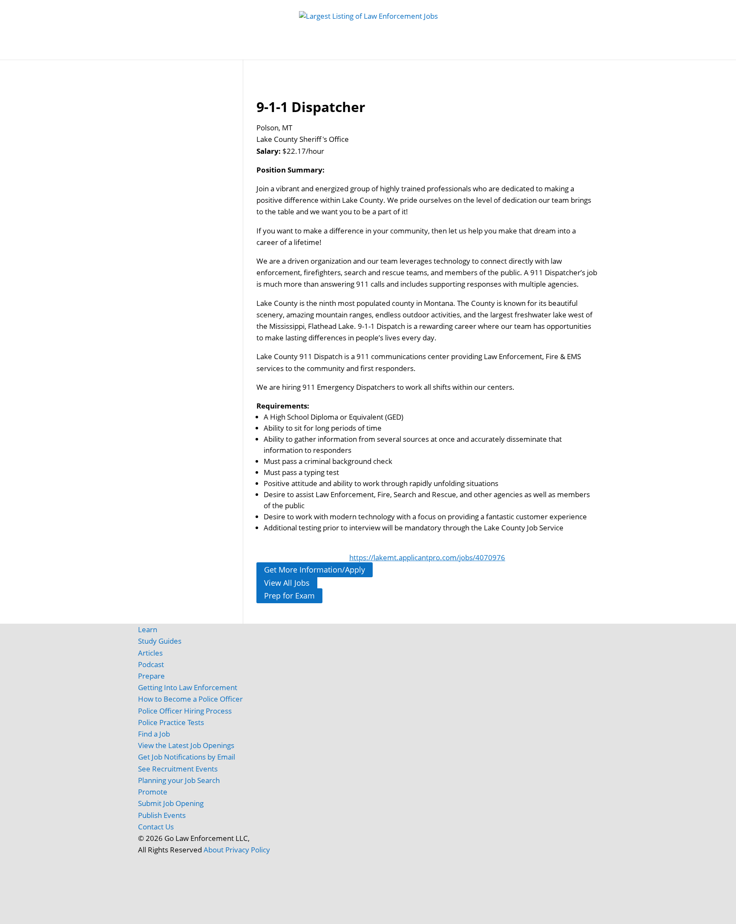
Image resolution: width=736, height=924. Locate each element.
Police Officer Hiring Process (185, 711)
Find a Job (154, 734)
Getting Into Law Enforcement (187, 687)
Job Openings (224, 51)
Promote (152, 792)
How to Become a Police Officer (190, 699)
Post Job (270, 51)
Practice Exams (373, 51)
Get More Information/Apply (314, 569)
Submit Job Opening (171, 803)
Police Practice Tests (171, 722)
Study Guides (316, 51)
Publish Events (162, 815)
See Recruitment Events (178, 769)
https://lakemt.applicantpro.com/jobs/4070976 (427, 557)
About (214, 850)
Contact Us (156, 827)
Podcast (151, 664)
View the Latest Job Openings (186, 745)
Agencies (518, 51)
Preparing (433, 51)
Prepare (151, 676)
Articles (481, 51)
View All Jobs (287, 583)
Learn (147, 629)
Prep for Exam (289, 596)
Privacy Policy (247, 850)
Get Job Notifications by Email (186, 757)
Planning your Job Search (179, 780)
